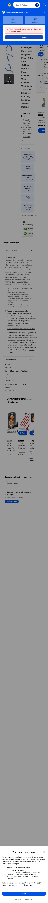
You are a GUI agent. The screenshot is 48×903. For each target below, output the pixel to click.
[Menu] (4, 5)
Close (24, 894)
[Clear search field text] (34, 5)
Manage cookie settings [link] (23, 899)
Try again (24, 37)
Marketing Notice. (32, 883)
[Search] (37, 5)
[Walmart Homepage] (9, 5)
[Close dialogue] (44, 852)
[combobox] (26, 5)
